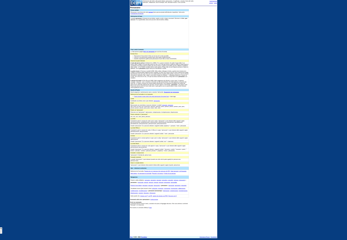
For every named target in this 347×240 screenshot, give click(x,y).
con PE (150, 196)
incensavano (174, 188)
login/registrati (213, 1)
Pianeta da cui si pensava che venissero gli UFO (157, 171)
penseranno (167, 182)
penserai (161, 182)
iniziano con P (143, 196)
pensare (151, 12)
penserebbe (174, 182)
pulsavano (154, 188)
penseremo (178, 185)
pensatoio (147, 180)
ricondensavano (143, 190)
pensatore (153, 180)
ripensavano (166, 190)
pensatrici (170, 180)
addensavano (181, 188)
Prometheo (144, 237)
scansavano (167, 188)
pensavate (140, 182)
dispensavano (134, 193)
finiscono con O (172, 196)
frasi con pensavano (149, 51)
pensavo (151, 182)
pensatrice (164, 180)
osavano (141, 193)
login (150, 207)
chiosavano (152, 193)
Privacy (1, 231)
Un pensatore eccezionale (144, 173)
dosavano (146, 193)
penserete (183, 185)
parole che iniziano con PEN (160, 196)
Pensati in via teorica (157, 173)
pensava (176, 180)
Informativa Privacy (205, 237)
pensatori (159, 180)
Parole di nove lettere (136, 185)
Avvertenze (214, 237)
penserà (156, 182)
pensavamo (157, 100)
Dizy (131, 237)
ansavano (160, 188)
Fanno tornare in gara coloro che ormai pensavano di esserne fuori (151, 96)
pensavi (146, 182)
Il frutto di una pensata (170, 173)
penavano (170, 105)
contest (211, 3)
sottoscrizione (154, 199)
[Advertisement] (203, 34)
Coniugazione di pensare (137, 13)
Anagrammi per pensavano (171, 92)
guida (215, 3)
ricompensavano (183, 190)
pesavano (164, 105)
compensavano (174, 190)
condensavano (134, 190)
